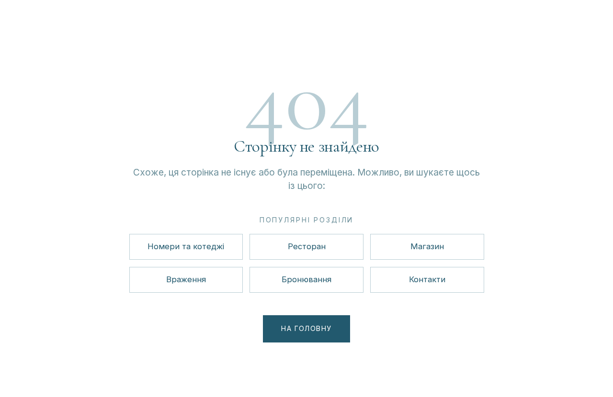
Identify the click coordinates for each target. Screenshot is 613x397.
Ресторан (307, 246)
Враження (186, 279)
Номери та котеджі (186, 246)
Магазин (427, 246)
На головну (306, 328)
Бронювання (306, 279)
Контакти (427, 279)
